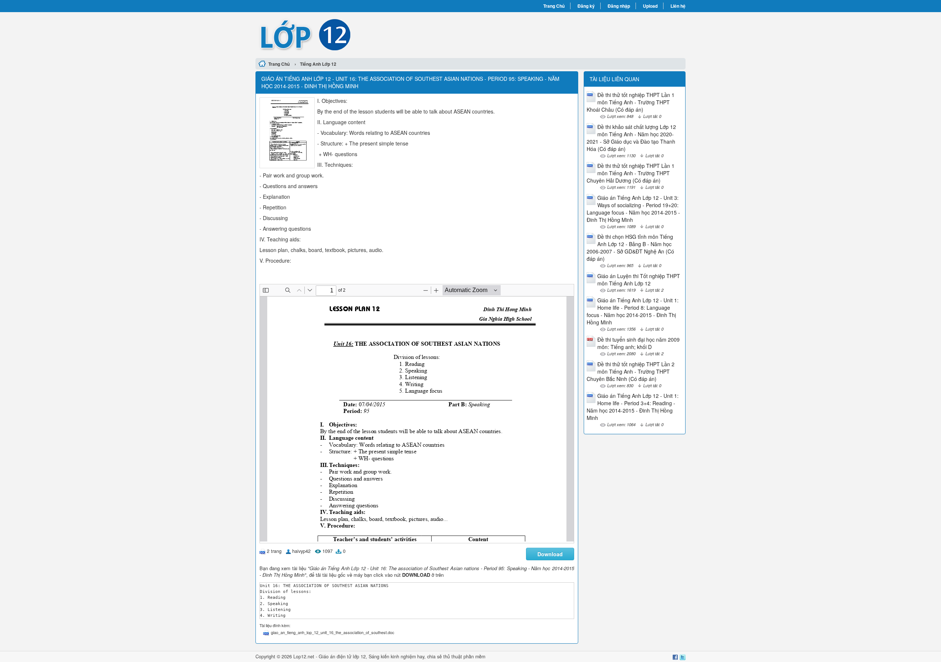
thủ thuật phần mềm (464, 656)
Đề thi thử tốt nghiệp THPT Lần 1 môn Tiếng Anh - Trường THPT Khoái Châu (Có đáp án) (631, 102)
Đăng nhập (619, 6)
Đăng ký (586, 6)
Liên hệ (678, 6)
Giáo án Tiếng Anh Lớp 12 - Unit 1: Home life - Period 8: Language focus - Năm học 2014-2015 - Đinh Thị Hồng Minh (633, 311)
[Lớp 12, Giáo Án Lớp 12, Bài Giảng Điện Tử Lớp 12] (362, 34)
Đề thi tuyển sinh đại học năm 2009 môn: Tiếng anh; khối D (638, 343)
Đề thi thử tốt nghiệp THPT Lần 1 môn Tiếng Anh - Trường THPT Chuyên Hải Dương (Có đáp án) (631, 173)
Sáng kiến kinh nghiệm (392, 656)
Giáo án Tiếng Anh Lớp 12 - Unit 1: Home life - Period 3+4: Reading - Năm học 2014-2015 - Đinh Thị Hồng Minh (633, 406)
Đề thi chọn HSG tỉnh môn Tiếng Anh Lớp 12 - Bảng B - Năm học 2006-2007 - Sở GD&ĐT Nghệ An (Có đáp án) (630, 247)
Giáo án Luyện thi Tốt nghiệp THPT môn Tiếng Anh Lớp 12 (638, 279)
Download (550, 554)
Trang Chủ (554, 6)
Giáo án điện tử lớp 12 (342, 656)
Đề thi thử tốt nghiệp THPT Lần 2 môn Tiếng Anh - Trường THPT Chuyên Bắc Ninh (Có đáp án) (631, 371)
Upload (650, 6)
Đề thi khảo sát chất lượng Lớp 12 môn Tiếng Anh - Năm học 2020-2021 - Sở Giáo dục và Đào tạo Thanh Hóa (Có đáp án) (631, 137)
